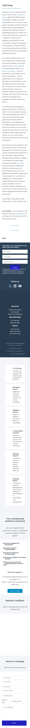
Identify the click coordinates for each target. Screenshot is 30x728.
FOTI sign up (15, 320)
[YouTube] (20, 286)
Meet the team (15, 331)
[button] (19, 6)
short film (21, 163)
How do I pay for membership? (11, 548)
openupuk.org (20, 214)
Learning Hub (15, 312)
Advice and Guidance (15, 314)
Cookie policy (19, 351)
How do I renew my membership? (11, 553)
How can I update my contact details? (15, 558)
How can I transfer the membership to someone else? (13, 563)
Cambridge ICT (21, 354)
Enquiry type (4, 701)
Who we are (15, 329)
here (22, 273)
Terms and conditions (15, 348)
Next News (15, 230)
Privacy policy (11, 351)
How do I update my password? (12, 544)
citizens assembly (18, 66)
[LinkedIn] (15, 286)
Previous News (15, 226)
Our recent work (15, 334)
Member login (15, 323)
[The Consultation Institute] (6, 5)
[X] (10, 286)
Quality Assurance (15, 310)
